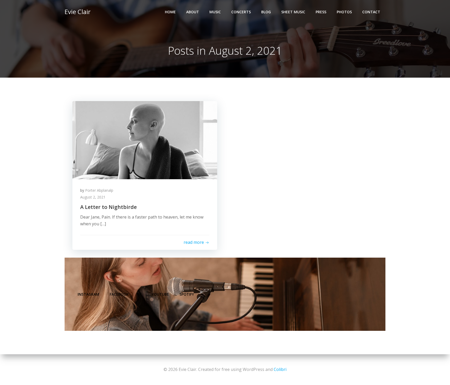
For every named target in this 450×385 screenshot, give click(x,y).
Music (215, 11)
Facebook (119, 294)
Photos (344, 11)
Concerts (241, 11)
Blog (266, 11)
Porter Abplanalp (99, 190)
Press (321, 11)
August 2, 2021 (92, 197)
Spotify (186, 294)
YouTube (160, 294)
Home (170, 11)
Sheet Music (293, 11)
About (192, 11)
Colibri (280, 369)
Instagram (88, 294)
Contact (371, 11)
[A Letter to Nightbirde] (144, 139)
